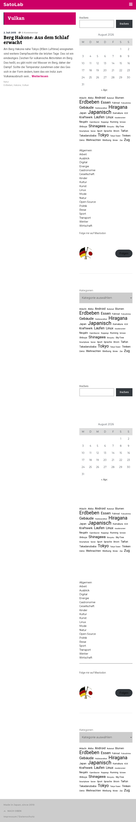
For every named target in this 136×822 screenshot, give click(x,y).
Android (100, 97)
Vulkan (25, 85)
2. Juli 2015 (10, 32)
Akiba (91, 98)
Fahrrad (116, 102)
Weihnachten (93, 140)
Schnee (123, 122)
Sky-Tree (120, 126)
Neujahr (83, 121)
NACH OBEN (14, 811)
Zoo (121, 140)
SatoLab (13, 4)
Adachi (82, 98)
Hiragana (118, 107)
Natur (6, 82)
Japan (82, 113)
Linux (109, 117)
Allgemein (85, 150)
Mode (83, 194)
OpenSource (94, 122)
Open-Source (87, 201)
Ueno (82, 140)
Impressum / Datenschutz (19, 817)
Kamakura (118, 113)
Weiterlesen (39, 76)
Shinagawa (97, 126)
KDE (126, 113)
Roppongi (105, 122)
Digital (83, 162)
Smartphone (84, 131)
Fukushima (126, 103)
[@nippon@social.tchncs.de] (105, 279)
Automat (110, 98)
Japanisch (99, 112)
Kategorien (86, 290)
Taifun (124, 130)
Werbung (106, 140)
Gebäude (86, 107)
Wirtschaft (85, 225)
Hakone (17, 85)
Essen (106, 102)
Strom (116, 131)
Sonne (93, 131)
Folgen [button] (124, 253)
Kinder (83, 178)
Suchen (83, 17)
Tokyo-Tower (115, 136)
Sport (99, 131)
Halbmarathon (101, 108)
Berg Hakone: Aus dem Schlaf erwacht (36, 40)
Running (114, 122)
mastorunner (120, 117)
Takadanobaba (87, 135)
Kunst (83, 186)
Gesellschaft (86, 174)
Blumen (119, 97)
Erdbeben (8, 85)
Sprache (108, 131)
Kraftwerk (86, 117)
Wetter (83, 221)
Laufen (99, 117)
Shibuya (83, 126)
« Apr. (104, 90)
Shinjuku (110, 127)
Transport (85, 217)
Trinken (126, 135)
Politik (83, 206)
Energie (84, 166)
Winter (115, 140)
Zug (127, 140)
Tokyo (103, 135)
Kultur (83, 182)
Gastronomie (87, 170)
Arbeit (83, 154)
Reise (82, 209)
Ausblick (84, 158)
